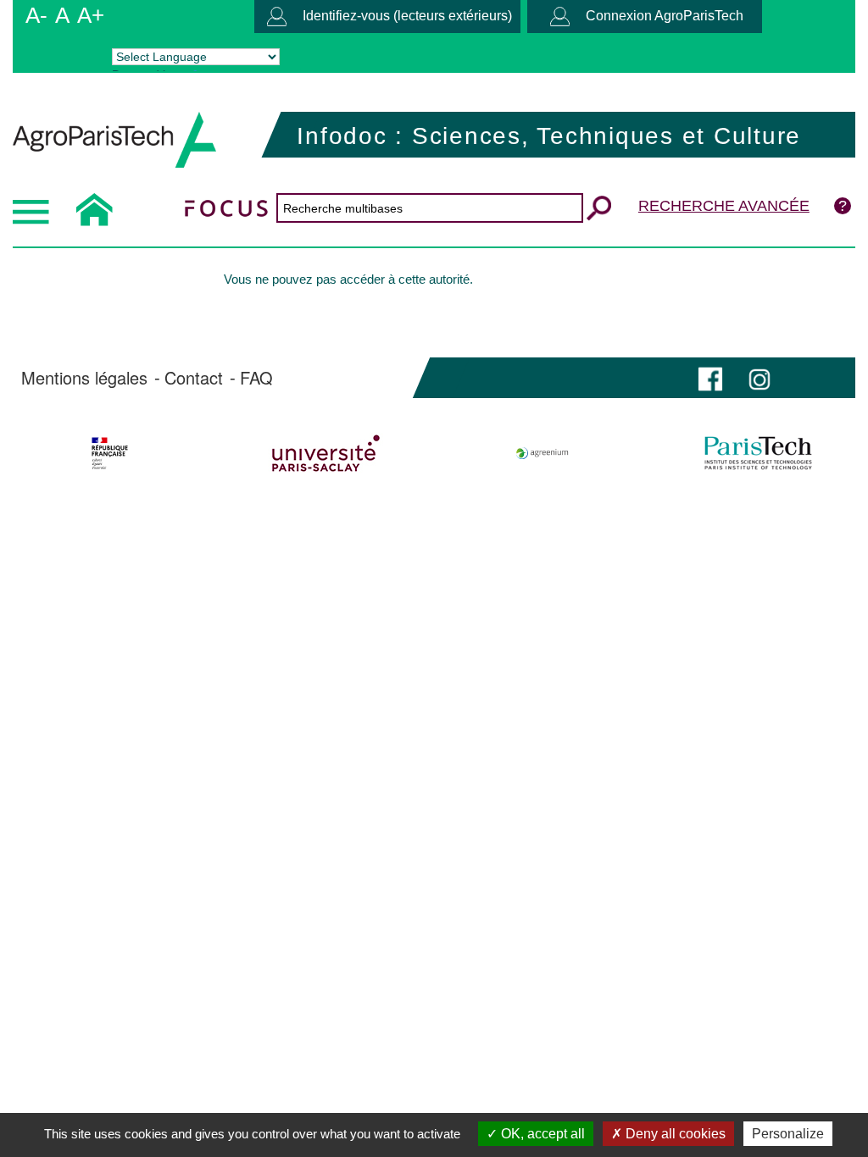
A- (36, 15)
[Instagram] (759, 377)
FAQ (256, 377)
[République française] (110, 453)
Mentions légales (84, 377)
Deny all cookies (674, 1134)
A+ (90, 15)
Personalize (788, 1134)
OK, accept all (541, 1134)
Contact (193, 377)
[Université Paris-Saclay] (326, 453)
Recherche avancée (724, 205)
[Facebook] (710, 377)
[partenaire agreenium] (542, 453)
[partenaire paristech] (757, 453)
